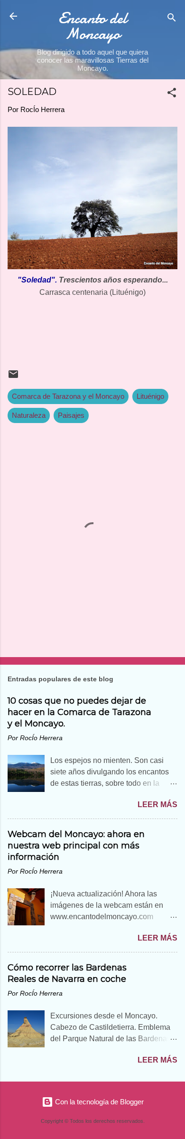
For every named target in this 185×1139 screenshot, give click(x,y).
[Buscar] (171, 19)
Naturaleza (29, 415)
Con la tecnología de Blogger (98, 1102)
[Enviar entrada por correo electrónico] (13, 377)
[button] (171, 94)
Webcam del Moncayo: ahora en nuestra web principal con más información (76, 845)
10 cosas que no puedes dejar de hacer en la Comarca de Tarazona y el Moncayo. (79, 712)
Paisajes (71, 415)
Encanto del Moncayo (92, 26)
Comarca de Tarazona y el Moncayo (68, 396)
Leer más (157, 804)
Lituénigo (150, 396)
